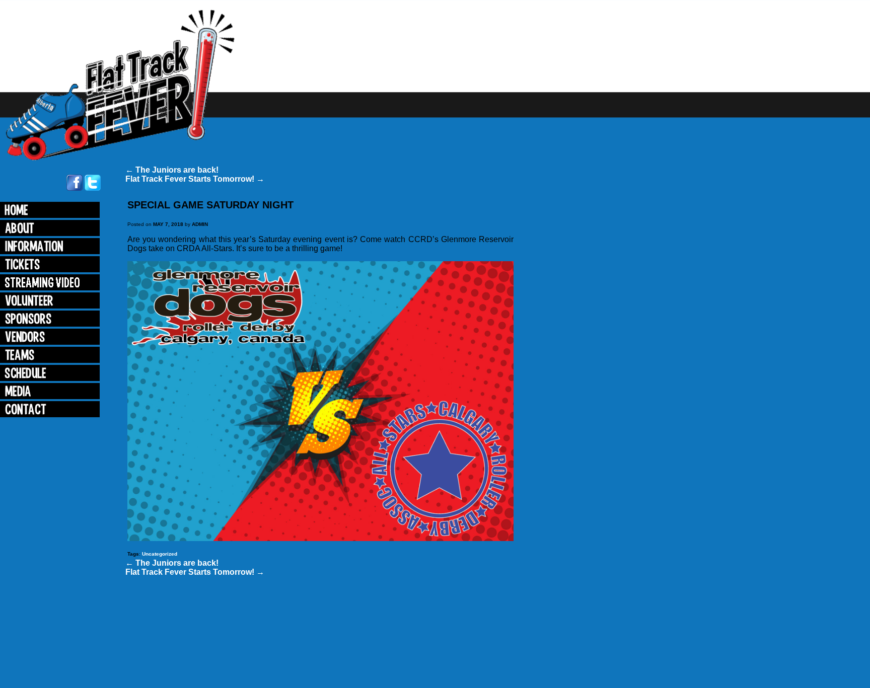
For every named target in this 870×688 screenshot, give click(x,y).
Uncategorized (159, 554)
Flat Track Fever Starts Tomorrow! (194, 179)
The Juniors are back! (172, 170)
